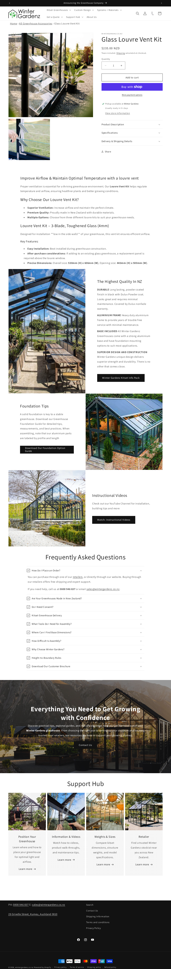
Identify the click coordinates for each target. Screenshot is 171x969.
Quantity (106, 59)
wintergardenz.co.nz (24, 967)
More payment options (132, 95)
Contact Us (85, 744)
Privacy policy (60, 967)
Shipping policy (94, 967)
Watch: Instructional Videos (113, 519)
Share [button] (108, 151)
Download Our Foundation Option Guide (45, 449)
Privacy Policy (93, 928)
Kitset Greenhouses (57, 9)
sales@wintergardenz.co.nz (103, 589)
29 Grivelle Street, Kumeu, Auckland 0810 (32, 914)
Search (90, 904)
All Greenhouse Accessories (35, 23)
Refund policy (110, 967)
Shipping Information (97, 916)
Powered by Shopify (42, 967)
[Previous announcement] (9, 3)
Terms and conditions (98, 922)
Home (13, 23)
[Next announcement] (161, 3)
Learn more (25, 869)
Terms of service (77, 967)
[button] (58, 9)
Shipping (120, 53)
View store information (117, 113)
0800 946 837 (21, 904)
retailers (78, 577)
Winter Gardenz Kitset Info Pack (121, 377)
